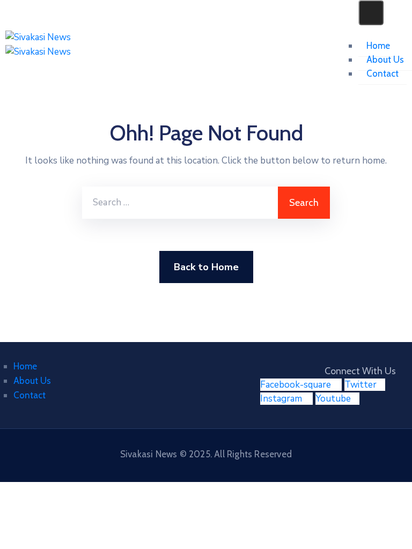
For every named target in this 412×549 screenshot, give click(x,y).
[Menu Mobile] (371, 12)
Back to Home (206, 267)
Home (378, 45)
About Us (385, 59)
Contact (382, 73)
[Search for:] (180, 203)
